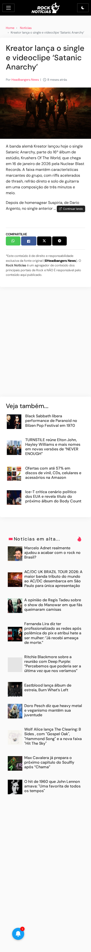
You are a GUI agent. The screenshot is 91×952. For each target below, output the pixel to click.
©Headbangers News (60, 261)
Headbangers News (25, 80)
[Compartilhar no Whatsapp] (13, 240)
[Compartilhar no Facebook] (28, 240)
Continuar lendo (72, 208)
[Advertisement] (45, 344)
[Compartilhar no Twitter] (44, 240)
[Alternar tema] (83, 7)
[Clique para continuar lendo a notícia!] (45, 113)
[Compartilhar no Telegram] (59, 240)
